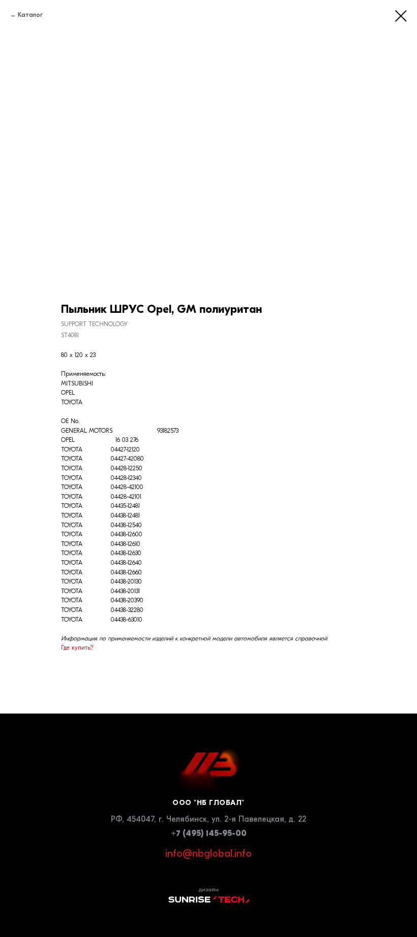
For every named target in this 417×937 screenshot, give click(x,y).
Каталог (30, 14)
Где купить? (77, 647)
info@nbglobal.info (208, 853)
